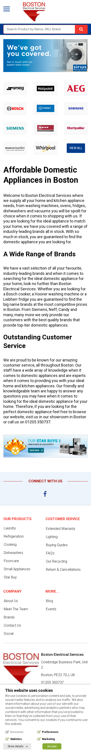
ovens (65, 205)
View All (75, 148)
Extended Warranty (60, 529)
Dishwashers (13, 553)
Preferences (50, 732)
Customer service (63, 519)
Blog (49, 601)
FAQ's (50, 553)
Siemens (39, 309)
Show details (15, 746)
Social (8, 633)
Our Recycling (56, 561)
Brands (9, 617)
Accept (52, 746)
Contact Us (12, 625)
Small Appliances (17, 569)
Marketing (48, 739)
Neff (53, 309)
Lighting (52, 537)
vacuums (42, 211)
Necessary (16, 732)
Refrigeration (14, 536)
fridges (78, 205)
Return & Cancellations (63, 569)
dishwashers (14, 211)
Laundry (10, 528)
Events (51, 609)
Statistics (16, 739)
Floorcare (11, 561)
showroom (59, 417)
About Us (11, 601)
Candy (64, 309)
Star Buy (10, 577)
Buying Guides (57, 545)
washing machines (42, 205)
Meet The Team (16, 609)
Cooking (10, 544)
